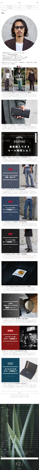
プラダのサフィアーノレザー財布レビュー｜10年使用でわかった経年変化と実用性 (16, 124)
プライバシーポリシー (18, 405)
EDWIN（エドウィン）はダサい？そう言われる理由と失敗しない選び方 (14, 350)
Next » (20, 392)
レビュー (22, 453)
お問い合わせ (29, 405)
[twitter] (17, 66)
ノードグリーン (9, 453)
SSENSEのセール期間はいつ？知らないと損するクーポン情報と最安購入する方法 (16, 157)
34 (27, 396)
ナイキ (31, 451)
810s (2, 451)
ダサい (28, 451)
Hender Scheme (6, 451)
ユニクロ (18, 453)
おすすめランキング (13, 451)
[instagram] (19, 66)
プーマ (14, 453)
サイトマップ (24, 405)
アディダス (19, 451)
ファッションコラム (29, 6)
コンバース (24, 451)
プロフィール (13, 405)
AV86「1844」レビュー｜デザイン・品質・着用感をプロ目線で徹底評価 (15, 318)
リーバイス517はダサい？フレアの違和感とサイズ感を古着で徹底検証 (14, 221)
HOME (9, 405)
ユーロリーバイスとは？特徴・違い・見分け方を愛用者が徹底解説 (13, 189)
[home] (21, 66)
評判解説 (26, 453)
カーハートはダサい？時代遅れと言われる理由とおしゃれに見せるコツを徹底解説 (16, 286)
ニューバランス (3, 453)
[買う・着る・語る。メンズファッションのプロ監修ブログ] (19, 2)
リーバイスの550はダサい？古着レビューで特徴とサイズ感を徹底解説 (14, 254)
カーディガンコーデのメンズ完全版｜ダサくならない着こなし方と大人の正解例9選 (16, 92)
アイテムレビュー (9, 6)
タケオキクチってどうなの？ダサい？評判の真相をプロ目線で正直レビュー (15, 383)
